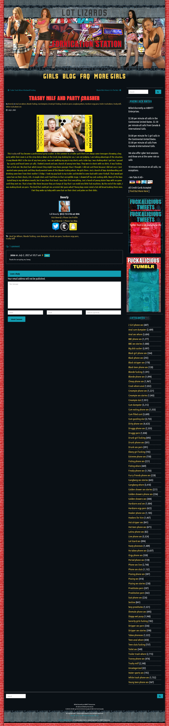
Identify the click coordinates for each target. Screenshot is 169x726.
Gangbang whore (78, 104)
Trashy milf (117, 104)
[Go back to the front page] (84, 38)
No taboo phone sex (137, 550)
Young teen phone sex (138, 682)
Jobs (97, 715)
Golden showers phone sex (140, 494)
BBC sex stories (135, 343)
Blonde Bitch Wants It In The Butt (108, 90)
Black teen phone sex (138, 367)
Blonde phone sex (136, 376)
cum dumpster (42, 236)
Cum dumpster (43, 104)
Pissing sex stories (136, 583)
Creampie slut (134, 400)
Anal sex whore (20, 104)
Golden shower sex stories (140, 489)
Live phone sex (135, 536)
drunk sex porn (55, 236)
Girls (51, 76)
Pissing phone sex (136, 573)
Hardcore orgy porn (92, 104)
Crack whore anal (136, 385)
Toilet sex (132, 649)
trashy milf (15, 153)
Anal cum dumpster (137, 329)
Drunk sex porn (67, 104)
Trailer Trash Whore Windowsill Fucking (23, 90)
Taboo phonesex (135, 635)
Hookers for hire (136, 517)
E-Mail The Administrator (65, 720)
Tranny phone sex (136, 658)
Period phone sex (136, 559)
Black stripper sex (136, 362)
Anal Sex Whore (15, 236)
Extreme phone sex (137, 456)
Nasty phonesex (135, 545)
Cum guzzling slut (136, 418)
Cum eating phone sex (138, 409)
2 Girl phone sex (135, 324)
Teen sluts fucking (136, 644)
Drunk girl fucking (54, 104)
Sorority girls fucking (138, 620)
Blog (69, 76)
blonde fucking (29, 236)
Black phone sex (135, 357)
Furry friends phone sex (139, 475)
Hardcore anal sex (136, 503)
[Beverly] (64, 206)
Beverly (10, 104)
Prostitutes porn (135, 588)
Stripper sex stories (137, 630)
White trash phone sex (13, 107)
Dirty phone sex (135, 423)
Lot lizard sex (134, 541)
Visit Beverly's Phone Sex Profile (64, 217)
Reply (47, 255)
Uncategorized (135, 667)
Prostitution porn (136, 592)
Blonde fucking (32, 104)
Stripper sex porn (136, 625)
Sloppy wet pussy (136, 616)
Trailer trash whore (106, 104)
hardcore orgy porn (70, 236)
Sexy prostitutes (135, 606)
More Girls (110, 76)
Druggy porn (134, 432)
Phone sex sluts (135, 569)
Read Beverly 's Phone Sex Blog (64, 220)
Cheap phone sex (136, 381)
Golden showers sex (137, 498)
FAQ (85, 76)
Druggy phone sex (136, 428)
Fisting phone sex (136, 461)
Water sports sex (136, 672)
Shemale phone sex (137, 611)
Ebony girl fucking (136, 451)
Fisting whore (134, 465)
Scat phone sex (135, 597)
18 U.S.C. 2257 (78, 715)
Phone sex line (135, 564)
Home (72, 715)
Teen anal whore (136, 639)
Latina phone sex (136, 531)
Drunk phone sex (136, 442)
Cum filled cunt (135, 414)
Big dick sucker (135, 348)
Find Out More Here (139, 191)
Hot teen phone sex (137, 526)
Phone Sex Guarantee (89, 715)
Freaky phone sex (136, 470)
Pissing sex (133, 578)
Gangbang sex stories (138, 479)
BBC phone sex (135, 338)
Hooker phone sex (136, 512)
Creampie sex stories (137, 395)
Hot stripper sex (135, 522)
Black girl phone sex (137, 353)
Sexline (131, 602)
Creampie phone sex (137, 390)
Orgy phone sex (135, 555)
